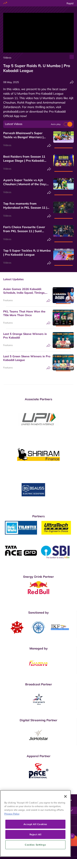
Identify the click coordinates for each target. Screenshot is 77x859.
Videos (7, 57)
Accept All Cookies (35, 824)
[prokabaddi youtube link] (72, 791)
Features (8, 300)
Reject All (35, 834)
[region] (35, 823)
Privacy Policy (11, 813)
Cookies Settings (35, 844)
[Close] (65, 796)
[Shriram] (38, 419)
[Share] (72, 82)
